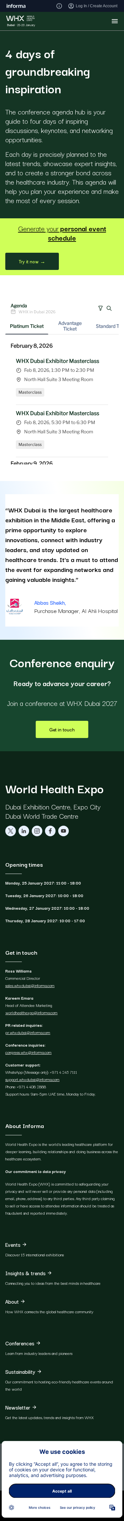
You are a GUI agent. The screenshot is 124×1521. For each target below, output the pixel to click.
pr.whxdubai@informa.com (27, 1032)
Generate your (62, 233)
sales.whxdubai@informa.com (30, 985)
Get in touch (62, 729)
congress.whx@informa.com (28, 1052)
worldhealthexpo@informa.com (31, 1012)
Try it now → (32, 261)
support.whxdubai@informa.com (32, 1079)
